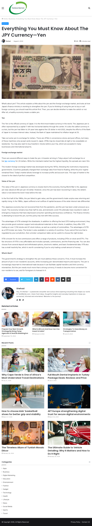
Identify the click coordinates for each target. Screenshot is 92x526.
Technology (7, 493)
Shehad (8, 41)
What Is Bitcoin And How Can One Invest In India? (46, 330)
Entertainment (8, 482)
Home (5, 19)
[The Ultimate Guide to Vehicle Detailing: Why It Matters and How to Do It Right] (69, 433)
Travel (5, 513)
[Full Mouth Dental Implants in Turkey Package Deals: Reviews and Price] (69, 360)
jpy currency (10, 161)
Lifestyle (6, 499)
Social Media (7, 506)
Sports (5, 510)
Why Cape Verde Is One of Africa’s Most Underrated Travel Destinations (23, 376)
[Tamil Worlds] (18, 8)
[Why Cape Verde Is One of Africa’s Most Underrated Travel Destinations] (23, 360)
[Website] (17, 300)
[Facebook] (20, 300)
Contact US (86, 522)
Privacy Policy (75, 522)
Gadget (5, 489)
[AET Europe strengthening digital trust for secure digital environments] (69, 396)
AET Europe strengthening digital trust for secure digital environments (69, 413)
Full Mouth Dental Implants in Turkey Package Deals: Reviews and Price (68, 376)
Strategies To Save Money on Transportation (75, 330)
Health (5, 496)
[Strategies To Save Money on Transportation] (76, 319)
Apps (5, 468)
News (5, 503)
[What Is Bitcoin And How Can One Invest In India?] (46, 319)
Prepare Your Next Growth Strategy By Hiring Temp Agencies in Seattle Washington (15, 331)
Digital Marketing (9, 475)
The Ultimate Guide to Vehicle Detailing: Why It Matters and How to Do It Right (69, 450)
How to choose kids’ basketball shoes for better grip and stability (21, 413)
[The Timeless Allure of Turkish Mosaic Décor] (23, 433)
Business (12, 19)
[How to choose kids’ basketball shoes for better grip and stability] (23, 396)
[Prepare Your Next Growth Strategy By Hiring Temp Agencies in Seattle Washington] (15, 319)
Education (6, 479)
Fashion (6, 486)
